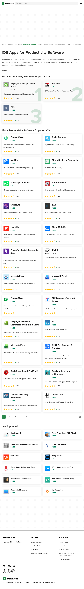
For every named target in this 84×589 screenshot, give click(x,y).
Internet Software (8, 44)
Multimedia (18, 44)
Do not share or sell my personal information (66, 554)
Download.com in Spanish (39, 553)
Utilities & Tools (76, 44)
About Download (36, 542)
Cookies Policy (63, 550)
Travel (68, 44)
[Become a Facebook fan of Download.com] (4, 571)
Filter (4, 71)
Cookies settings (64, 559)
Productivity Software (29, 44)
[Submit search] (17, 3)
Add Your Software (37, 546)
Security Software (60, 44)
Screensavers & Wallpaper (45, 44)
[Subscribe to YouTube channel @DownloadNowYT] (13, 571)
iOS (3, 44)
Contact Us (34, 550)
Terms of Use (63, 546)
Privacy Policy (63, 542)
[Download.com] (8, 3)
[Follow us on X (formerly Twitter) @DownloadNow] (8, 571)
